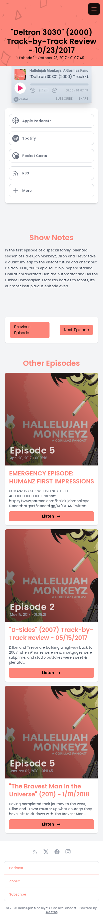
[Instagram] (68, 851)
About (14, 881)
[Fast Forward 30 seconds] (55, 90)
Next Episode (76, 330)
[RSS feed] (35, 851)
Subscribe (64, 98)
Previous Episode (22, 330)
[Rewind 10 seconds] (33, 90)
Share (83, 98)
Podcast (16, 867)
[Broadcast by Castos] (21, 99)
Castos (52, 912)
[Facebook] (57, 851)
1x (44, 90)
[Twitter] (46, 851)
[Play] (20, 87)
